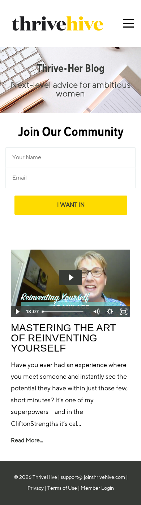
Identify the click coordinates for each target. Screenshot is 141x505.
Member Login (97, 488)
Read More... (27, 440)
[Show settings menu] (110, 311)
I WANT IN (71, 204)
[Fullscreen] (124, 311)
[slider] (64, 311)
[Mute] (96, 311)
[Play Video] (17, 311)
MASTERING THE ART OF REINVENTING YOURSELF (63, 338)
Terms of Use (62, 488)
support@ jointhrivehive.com (93, 477)
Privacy (35, 488)
